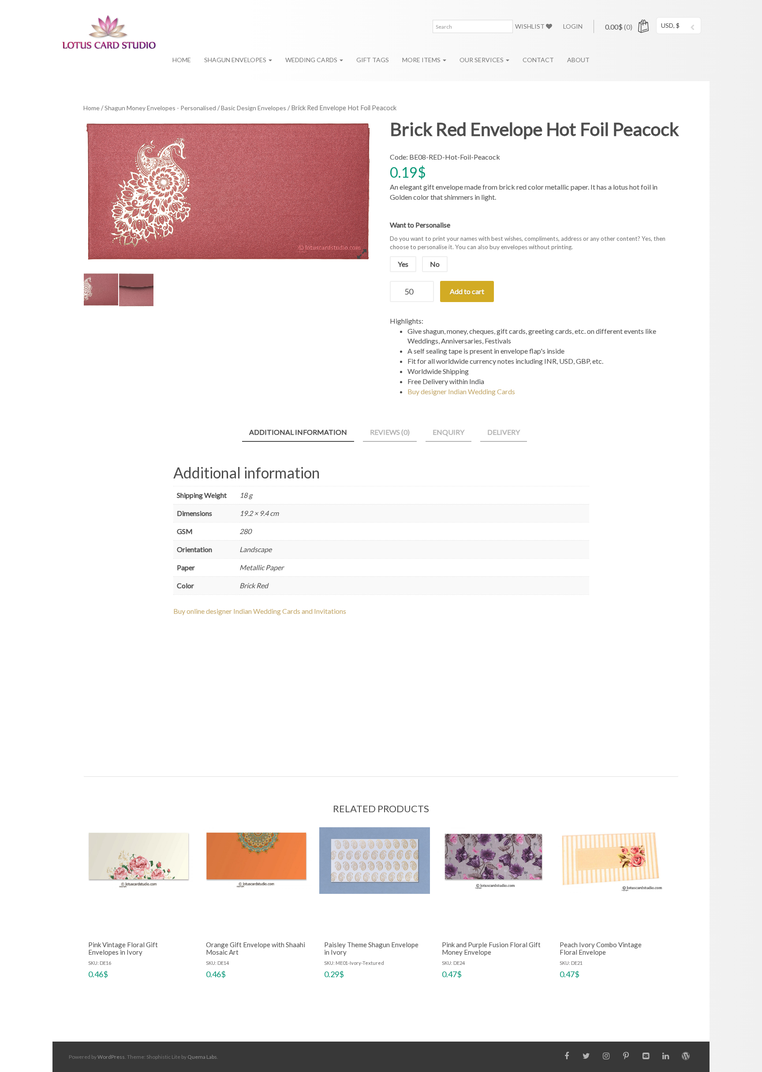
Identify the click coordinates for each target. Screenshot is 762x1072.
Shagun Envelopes (236, 59)
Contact (538, 59)
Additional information (298, 432)
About (578, 59)
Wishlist (530, 26)
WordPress (111, 1056)
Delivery (503, 432)
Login (573, 26)
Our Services (482, 59)
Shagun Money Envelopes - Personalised (160, 108)
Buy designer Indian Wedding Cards (461, 391)
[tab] (298, 433)
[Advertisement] (381, 688)
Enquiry (448, 432)
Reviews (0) (390, 432)
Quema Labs (202, 1056)
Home (181, 59)
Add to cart (467, 291)
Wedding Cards (312, 59)
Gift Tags (372, 59)
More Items (422, 59)
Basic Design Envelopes (253, 108)
